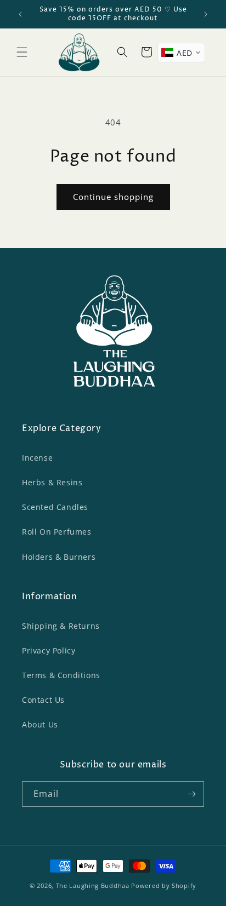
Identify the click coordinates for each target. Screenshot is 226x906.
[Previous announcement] (20, 14)
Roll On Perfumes (57, 531)
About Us (40, 724)
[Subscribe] (191, 794)
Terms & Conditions (61, 675)
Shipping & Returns (61, 626)
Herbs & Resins (52, 482)
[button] (22, 52)
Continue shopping (113, 196)
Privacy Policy (48, 650)
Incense (37, 457)
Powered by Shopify (163, 885)
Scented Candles (55, 507)
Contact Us (43, 700)
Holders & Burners (58, 557)
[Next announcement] (206, 14)
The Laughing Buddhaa (92, 885)
